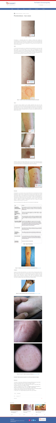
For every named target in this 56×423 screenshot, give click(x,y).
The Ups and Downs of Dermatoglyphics (14, 412)
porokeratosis (18, 393)
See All (45, 402)
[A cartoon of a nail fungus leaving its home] (40, 407)
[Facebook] (31, 420)
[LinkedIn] (35, 420)
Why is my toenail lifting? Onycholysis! (27, 412)
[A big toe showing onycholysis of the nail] (28, 407)
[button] (30, 9)
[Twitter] (33, 420)
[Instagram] (29, 420)
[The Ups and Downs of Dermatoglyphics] (15, 407)
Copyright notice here (13, 421)
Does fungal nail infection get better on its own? (40, 412)
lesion (15, 393)
